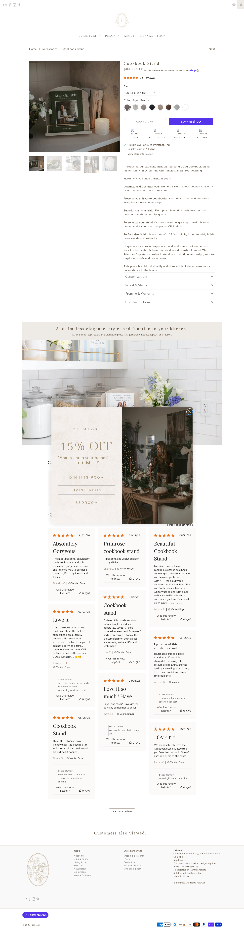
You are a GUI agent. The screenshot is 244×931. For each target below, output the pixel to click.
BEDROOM (86, 502)
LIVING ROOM (86, 490)
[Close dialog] (190, 412)
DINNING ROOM (86, 477)
